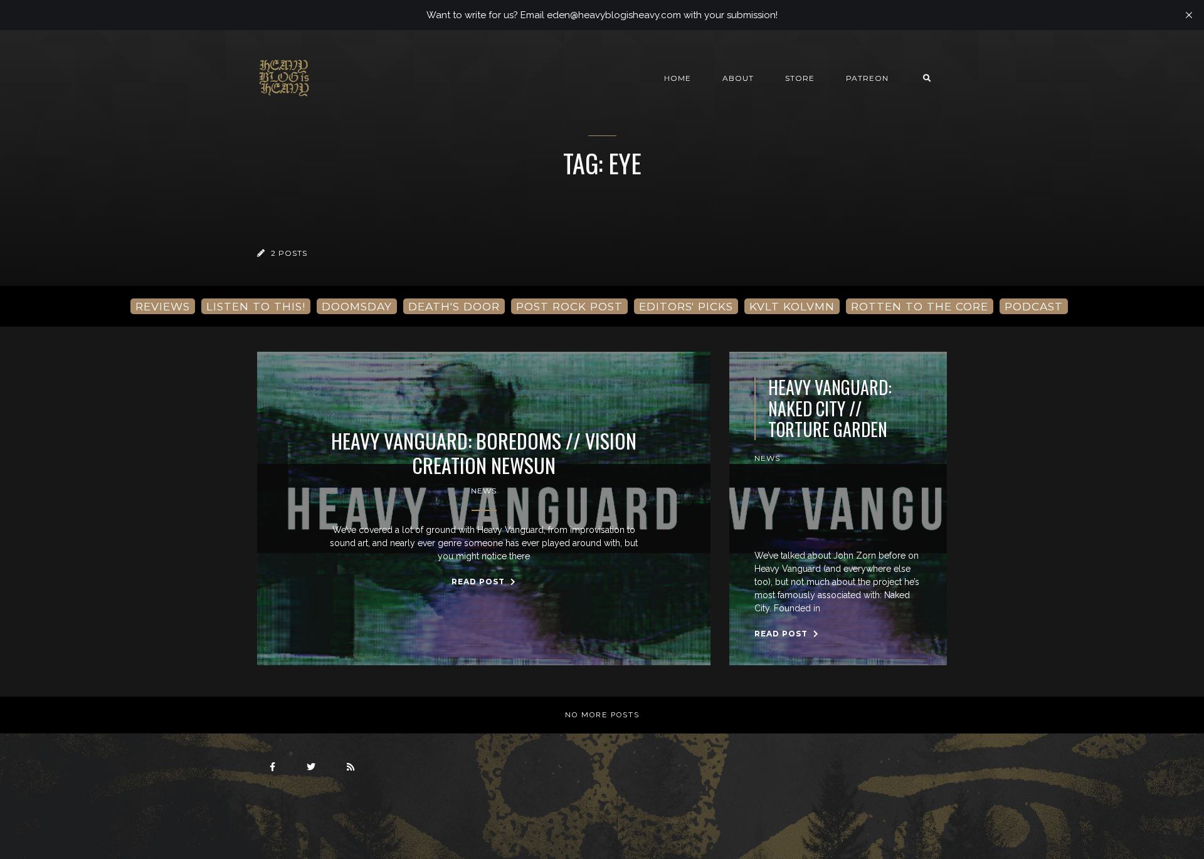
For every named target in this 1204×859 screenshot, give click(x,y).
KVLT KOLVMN (792, 306)
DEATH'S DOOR (454, 306)
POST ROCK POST (569, 306)
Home (677, 78)
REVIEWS (162, 306)
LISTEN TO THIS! (255, 306)
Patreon (867, 78)
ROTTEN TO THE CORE (919, 306)
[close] (1189, 15)
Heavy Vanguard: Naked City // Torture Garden (830, 408)
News (484, 490)
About (738, 78)
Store (800, 78)
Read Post (479, 581)
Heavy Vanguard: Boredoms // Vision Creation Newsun (483, 453)
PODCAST (1034, 306)
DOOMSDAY (357, 306)
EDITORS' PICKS (686, 306)
